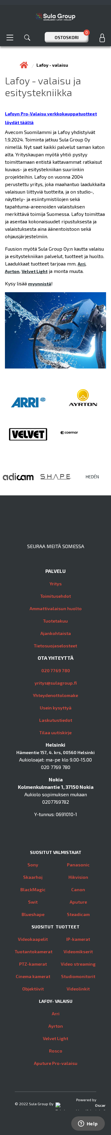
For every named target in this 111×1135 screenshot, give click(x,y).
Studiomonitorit (78, 976)
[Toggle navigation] (10, 37)
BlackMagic (33, 889)
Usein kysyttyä (56, 707)
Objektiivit (33, 988)
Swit (33, 902)
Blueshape (33, 914)
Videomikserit (78, 951)
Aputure (78, 902)
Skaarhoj (33, 877)
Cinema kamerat (33, 976)
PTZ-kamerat (33, 964)
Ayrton (12, 271)
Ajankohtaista (55, 633)
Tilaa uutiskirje (55, 732)
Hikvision (78, 877)
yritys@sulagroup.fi (56, 683)
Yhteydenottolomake (55, 695)
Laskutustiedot (55, 720)
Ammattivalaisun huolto (56, 608)
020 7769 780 (55, 670)
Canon (78, 889)
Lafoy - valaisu (52, 65)
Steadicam (78, 914)
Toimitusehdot (55, 596)
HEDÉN (92, 476)
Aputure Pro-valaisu (55, 1063)
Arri (81, 263)
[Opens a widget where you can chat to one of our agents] (88, 1124)
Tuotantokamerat (33, 951)
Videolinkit (78, 988)
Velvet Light (34, 271)
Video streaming (78, 964)
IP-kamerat (78, 939)
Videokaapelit (33, 939)
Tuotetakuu (55, 620)
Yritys (56, 583)
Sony (32, 864)
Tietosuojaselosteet (55, 645)
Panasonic (78, 864)
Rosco (55, 1050)
